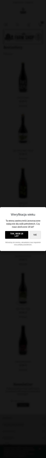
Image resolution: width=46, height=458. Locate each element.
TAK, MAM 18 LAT (16, 235)
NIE (35, 235)
